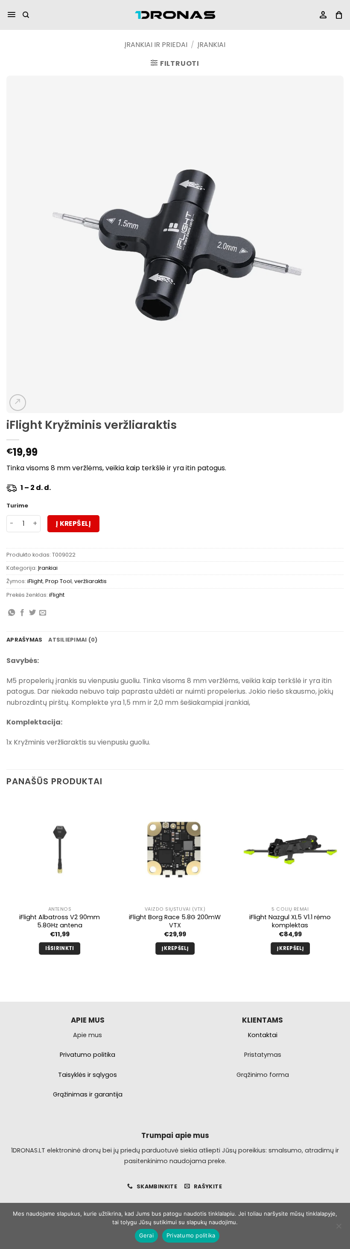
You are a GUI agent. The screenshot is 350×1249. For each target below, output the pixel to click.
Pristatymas (262, 1054)
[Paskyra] (323, 15)
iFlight (35, 581)
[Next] (343, 883)
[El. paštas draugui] (42, 613)
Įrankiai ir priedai (156, 45)
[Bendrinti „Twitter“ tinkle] (32, 613)
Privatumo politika (191, 1235)
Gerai (146, 1235)
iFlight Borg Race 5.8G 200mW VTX (175, 921)
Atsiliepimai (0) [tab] (72, 639)
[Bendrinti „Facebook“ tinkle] (22, 613)
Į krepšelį (73, 523)
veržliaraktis (90, 581)
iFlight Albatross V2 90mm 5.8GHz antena (59, 921)
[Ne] (338, 1228)
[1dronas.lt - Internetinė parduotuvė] (175, 15)
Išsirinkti (59, 948)
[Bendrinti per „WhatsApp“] (11, 613)
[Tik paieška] (26, 15)
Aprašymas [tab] (24, 639)
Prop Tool (58, 581)
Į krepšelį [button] (175, 948)
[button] (11, 15)
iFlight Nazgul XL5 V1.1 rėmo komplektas (290, 921)
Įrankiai (211, 45)
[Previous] (6, 883)
